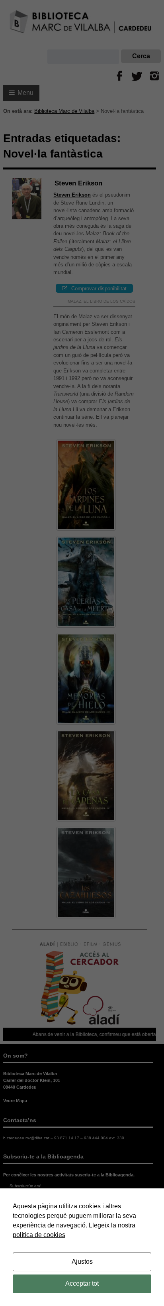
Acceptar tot (82, 1283)
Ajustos (82, 1261)
